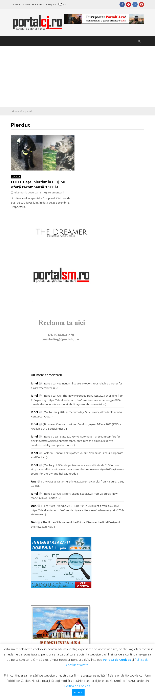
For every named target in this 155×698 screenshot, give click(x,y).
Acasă (18, 111)
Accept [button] (78, 692)
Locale (16, 176)
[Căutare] (139, 41)
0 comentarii (56, 192)
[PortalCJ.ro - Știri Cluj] (37, 28)
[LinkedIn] (135, 4)
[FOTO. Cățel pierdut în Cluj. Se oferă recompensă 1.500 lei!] (42, 153)
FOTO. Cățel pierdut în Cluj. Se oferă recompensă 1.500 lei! (38, 184)
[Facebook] (122, 4)
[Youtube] (141, 4)
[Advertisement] (77, 76)
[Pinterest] (128, 4)
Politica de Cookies (117, 659)
